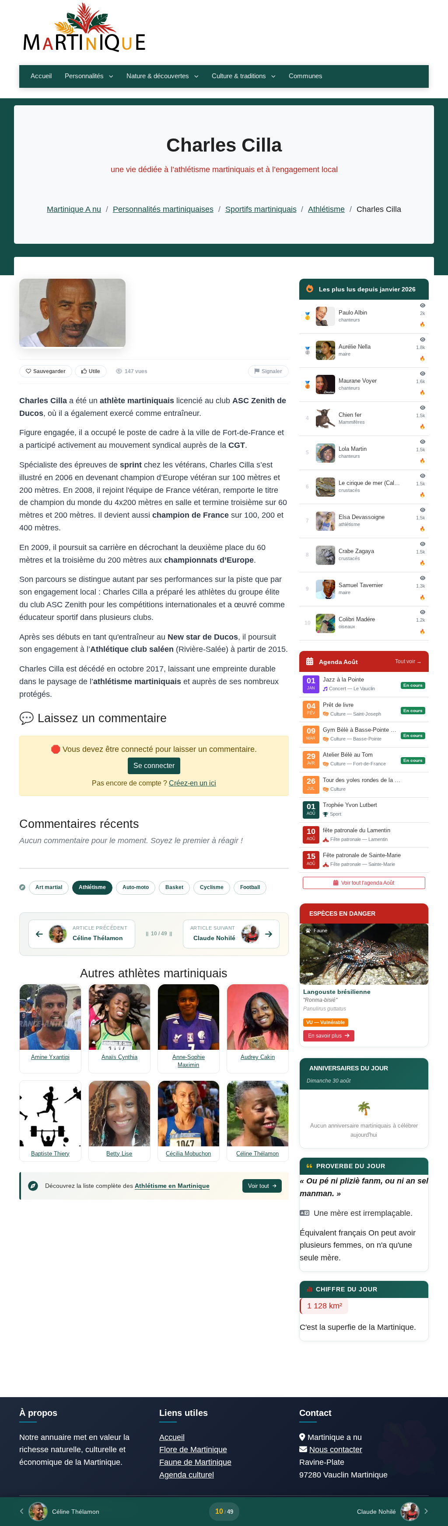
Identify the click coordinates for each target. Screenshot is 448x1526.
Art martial (48, 887)
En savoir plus (325, 1036)
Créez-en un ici (192, 783)
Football (250, 887)
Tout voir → (408, 661)
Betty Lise (119, 1153)
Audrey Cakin (258, 1057)
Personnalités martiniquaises (163, 209)
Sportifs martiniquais (261, 209)
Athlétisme (326, 209)
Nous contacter (335, 1449)
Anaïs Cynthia (119, 1057)
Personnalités (84, 76)
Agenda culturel (186, 1475)
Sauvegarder (49, 371)
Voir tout (259, 1186)
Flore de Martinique (193, 1449)
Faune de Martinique (195, 1462)
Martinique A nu (74, 209)
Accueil (41, 76)
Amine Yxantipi (50, 1057)
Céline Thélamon (257, 1153)
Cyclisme (212, 887)
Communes (305, 76)
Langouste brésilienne (337, 991)
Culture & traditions (239, 76)
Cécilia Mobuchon (188, 1153)
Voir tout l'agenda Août (367, 883)
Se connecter (154, 765)
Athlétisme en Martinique (172, 1185)
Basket (174, 887)
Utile (94, 371)
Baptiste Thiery (50, 1153)
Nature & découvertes (157, 76)
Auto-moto (135, 887)
